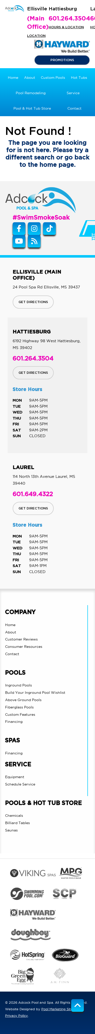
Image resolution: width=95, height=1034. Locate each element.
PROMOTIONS (62, 60)
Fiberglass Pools (19, 707)
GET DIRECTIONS (33, 302)
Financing (14, 722)
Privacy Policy (16, 1015)
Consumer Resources (23, 647)
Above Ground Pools (23, 700)
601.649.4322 (33, 494)
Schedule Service (20, 784)
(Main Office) (38, 23)
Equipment (14, 777)
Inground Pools (18, 685)
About (10, 632)
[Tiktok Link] (49, 228)
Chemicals (14, 816)
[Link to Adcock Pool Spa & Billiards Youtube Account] (19, 241)
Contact (12, 654)
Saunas (11, 830)
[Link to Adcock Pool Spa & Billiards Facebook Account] (19, 228)
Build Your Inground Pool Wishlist (35, 693)
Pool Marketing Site (57, 1009)
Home (10, 625)
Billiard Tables (17, 823)
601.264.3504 (69, 19)
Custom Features (20, 714)
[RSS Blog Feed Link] (34, 241)
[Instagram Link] (34, 228)
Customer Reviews (21, 639)
